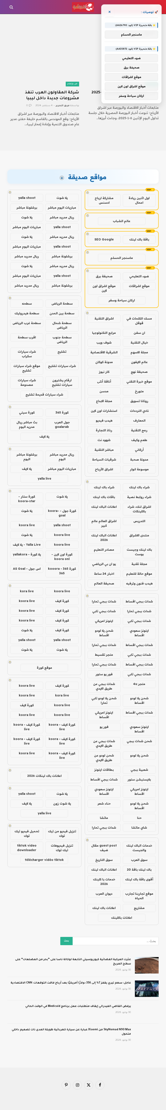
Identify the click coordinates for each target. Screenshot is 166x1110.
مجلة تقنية (139, 564)
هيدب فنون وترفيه (139, 583)
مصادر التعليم (104, 550)
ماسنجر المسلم (121, 258)
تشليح (61, 352)
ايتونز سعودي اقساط (139, 633)
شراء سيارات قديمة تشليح (44, 394)
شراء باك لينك (139, 487)
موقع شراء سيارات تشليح (26, 368)
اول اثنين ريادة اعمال (139, 200)
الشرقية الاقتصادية (104, 352)
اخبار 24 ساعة (104, 574)
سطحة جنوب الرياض (62, 339)
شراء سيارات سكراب (27, 354)
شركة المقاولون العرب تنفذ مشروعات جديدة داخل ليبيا (52, 96)
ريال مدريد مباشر (62, 217)
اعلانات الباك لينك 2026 (104, 537)
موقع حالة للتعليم (139, 574)
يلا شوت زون (62, 803)
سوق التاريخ (104, 860)
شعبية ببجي (139, 770)
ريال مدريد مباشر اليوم (62, 457)
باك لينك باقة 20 (139, 869)
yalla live (44, 478)
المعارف (139, 420)
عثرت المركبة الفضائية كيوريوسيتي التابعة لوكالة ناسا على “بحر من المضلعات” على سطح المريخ (73, 962)
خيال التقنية (139, 342)
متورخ (139, 391)
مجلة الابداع (104, 401)
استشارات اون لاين (104, 411)
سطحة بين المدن (61, 313)
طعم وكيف (139, 440)
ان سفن (139, 333)
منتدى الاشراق (139, 535)
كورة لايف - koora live (62, 727)
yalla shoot (26, 198)
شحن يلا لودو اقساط (104, 633)
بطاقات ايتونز (104, 770)
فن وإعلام (72, 84)
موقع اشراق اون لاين (104, 288)
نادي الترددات (139, 411)
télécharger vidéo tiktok (44, 860)
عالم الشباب (121, 221)
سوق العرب (139, 860)
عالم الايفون (139, 362)
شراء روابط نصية (139, 497)
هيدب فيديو (104, 420)
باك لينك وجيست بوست (139, 552)
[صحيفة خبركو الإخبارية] (83, 7)
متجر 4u (139, 684)
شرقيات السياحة (104, 459)
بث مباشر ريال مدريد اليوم (26, 424)
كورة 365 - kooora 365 (62, 571)
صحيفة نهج (139, 372)
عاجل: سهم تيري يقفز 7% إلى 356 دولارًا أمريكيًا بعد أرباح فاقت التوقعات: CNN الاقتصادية (71, 983)
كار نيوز (104, 372)
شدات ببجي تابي (104, 611)
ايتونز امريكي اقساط (104, 715)
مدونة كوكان (104, 362)
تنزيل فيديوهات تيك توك (62, 848)
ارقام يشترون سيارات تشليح (62, 382)
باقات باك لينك (104, 497)
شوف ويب (104, 342)
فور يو (104, 727)
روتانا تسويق (139, 401)
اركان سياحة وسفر (122, 300)
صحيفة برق (104, 276)
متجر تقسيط (104, 655)
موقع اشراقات (139, 286)
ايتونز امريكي (104, 621)
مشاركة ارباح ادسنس (104, 200)
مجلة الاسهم (139, 352)
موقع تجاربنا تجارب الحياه (139, 896)
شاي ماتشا (139, 827)
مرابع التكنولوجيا (104, 333)
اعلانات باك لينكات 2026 (44, 776)
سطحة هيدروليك (26, 313)
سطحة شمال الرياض (62, 325)
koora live (27, 525)
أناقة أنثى (104, 381)
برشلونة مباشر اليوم (26, 457)
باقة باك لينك (139, 239)
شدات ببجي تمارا (104, 601)
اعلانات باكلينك (121, 918)
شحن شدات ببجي (139, 741)
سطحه (27, 303)
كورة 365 (62, 412)
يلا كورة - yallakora (27, 554)
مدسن (104, 391)
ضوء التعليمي (139, 276)
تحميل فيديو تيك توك (26, 833)
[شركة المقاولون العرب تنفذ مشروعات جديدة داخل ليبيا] (43, 66)
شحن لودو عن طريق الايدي (104, 757)
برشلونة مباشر (26, 207)
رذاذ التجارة (104, 430)
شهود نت (103, 440)
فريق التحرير (62, 105)
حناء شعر (104, 803)
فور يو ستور (104, 674)
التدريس (139, 521)
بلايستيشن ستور (139, 779)
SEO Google (104, 239)
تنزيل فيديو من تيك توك (62, 833)
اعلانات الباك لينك (104, 507)
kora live (27, 591)
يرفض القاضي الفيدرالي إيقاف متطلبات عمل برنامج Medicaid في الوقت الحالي (78, 1006)
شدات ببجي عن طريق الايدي (104, 686)
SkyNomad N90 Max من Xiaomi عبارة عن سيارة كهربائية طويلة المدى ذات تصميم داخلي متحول (71, 1032)
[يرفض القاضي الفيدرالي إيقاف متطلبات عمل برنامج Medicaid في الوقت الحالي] (147, 1012)
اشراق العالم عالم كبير (104, 523)
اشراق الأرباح (104, 469)
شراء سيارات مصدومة (27, 382)
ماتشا (104, 818)
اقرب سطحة (27, 337)
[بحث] (12, 7)
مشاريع (139, 908)
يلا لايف (44, 436)
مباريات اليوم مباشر (62, 207)
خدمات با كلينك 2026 (104, 881)
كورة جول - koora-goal (62, 513)
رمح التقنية (139, 430)
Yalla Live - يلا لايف (27, 545)
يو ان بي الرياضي (104, 564)
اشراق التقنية (104, 318)
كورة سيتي (27, 412)
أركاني (139, 450)
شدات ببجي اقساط (139, 601)
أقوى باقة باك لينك (139, 879)
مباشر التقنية (104, 450)
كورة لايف (62, 601)
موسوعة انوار (139, 469)
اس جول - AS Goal (27, 569)
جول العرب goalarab (62, 424)
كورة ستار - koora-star (26, 499)
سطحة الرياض (62, 303)
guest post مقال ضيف (104, 848)
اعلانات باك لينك (104, 908)
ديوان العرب (104, 894)
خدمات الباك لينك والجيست (139, 848)
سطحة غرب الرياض (27, 323)
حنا (139, 818)
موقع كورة (44, 668)
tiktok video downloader (27, 848)
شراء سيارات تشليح (62, 366)
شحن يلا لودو (139, 755)
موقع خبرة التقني (139, 381)
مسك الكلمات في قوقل (139, 320)
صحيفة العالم (104, 583)
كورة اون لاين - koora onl (61, 556)
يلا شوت (62, 198)
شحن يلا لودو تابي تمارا (104, 700)
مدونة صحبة (139, 459)
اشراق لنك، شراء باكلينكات (139, 509)
